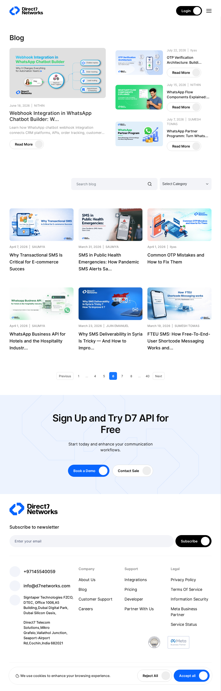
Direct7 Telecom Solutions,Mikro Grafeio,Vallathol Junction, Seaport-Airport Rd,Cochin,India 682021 (46, 632)
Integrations (136, 579)
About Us (87, 579)
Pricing (131, 589)
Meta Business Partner (184, 612)
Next (158, 376)
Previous (65, 376)
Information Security (189, 599)
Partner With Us (139, 609)
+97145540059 (39, 571)
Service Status (184, 624)
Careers (86, 609)
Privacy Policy (183, 579)
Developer (134, 599)
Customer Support (95, 599)
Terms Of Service (186, 589)
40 (148, 376)
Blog (83, 589)
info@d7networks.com (47, 585)
